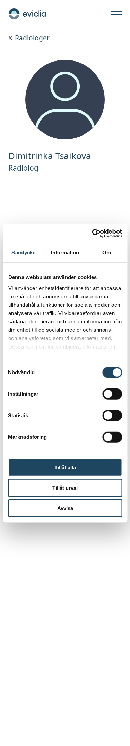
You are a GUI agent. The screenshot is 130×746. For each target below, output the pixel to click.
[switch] (112, 394)
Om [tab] (106, 252)
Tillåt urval (65, 488)
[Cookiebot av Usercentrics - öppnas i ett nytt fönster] (92, 233)
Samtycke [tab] (23, 252)
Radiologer (32, 37)
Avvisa (65, 508)
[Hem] (27, 13)
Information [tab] (65, 252)
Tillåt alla (65, 467)
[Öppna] (116, 14)
